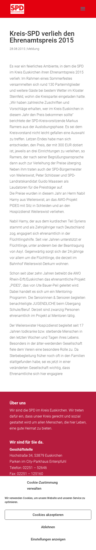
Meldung (33, 49)
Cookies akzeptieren (48, 515)
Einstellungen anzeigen (48, 539)
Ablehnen (48, 527)
